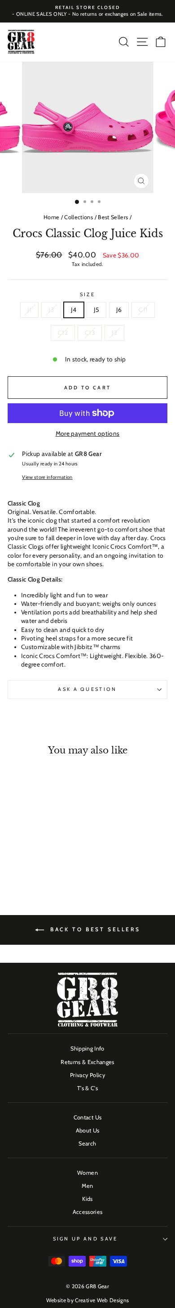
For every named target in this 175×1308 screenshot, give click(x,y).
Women (87, 1172)
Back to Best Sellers (94, 929)
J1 (29, 309)
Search (87, 1143)
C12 (63, 332)
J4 (74, 309)
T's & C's (87, 1088)
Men (87, 1185)
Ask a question (87, 689)
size (87, 294)
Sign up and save (85, 1239)
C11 (143, 309)
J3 (51, 309)
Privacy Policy (87, 1075)
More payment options (88, 433)
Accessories (88, 1212)
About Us (88, 1130)
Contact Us (87, 1117)
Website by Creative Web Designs (87, 1300)
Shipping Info (87, 1048)
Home (51, 217)
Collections (78, 217)
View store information (47, 477)
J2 (114, 332)
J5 (96, 309)
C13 (90, 332)
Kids (87, 1198)
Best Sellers (113, 217)
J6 (119, 309)
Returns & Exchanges (87, 1062)
